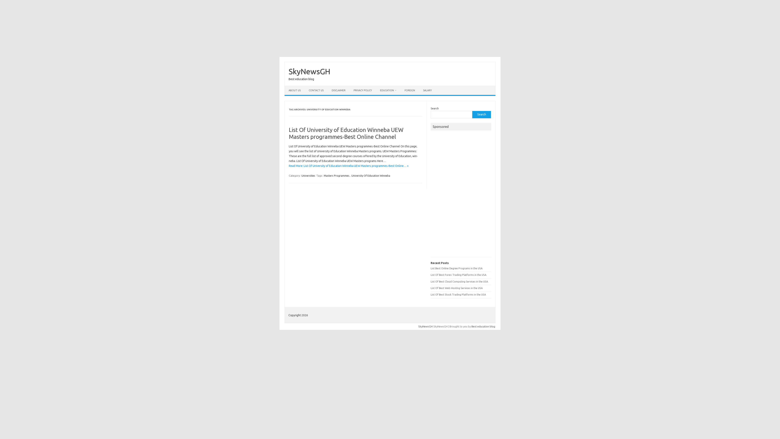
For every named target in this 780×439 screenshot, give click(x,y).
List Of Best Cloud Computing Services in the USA (459, 281)
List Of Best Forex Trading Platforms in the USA (458, 274)
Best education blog (483, 326)
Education (387, 90)
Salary (427, 90)
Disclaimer (339, 90)
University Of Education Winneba (370, 175)
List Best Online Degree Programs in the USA (456, 268)
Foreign (410, 90)
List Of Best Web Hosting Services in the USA (457, 288)
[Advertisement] (390, 28)
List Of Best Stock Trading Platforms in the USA (458, 294)
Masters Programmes (336, 175)
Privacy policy (363, 90)
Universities (308, 175)
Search (435, 108)
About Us (295, 90)
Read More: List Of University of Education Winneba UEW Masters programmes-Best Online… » (348, 165)
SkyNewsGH (309, 71)
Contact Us (316, 90)
